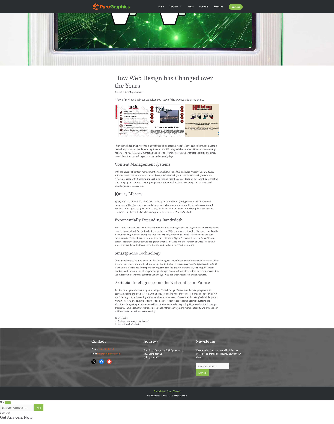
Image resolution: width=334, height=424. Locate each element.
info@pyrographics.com (109, 353)
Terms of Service (173, 391)
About (190, 6)
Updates (218, 6)
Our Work (203, 6)
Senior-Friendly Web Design (129, 324)
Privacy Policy (159, 391)
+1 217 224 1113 (106, 348)
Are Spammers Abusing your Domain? (133, 321)
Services (173, 6)
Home (161, 6)
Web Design (123, 318)
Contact (235, 6)
